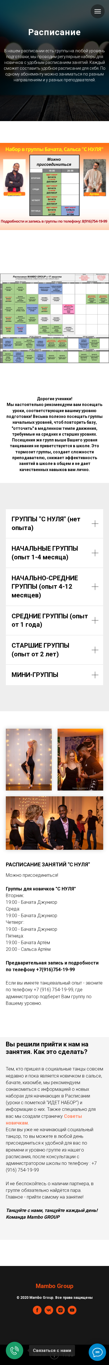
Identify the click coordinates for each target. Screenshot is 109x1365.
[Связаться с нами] (14, 1350)
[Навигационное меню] (97, 11)
